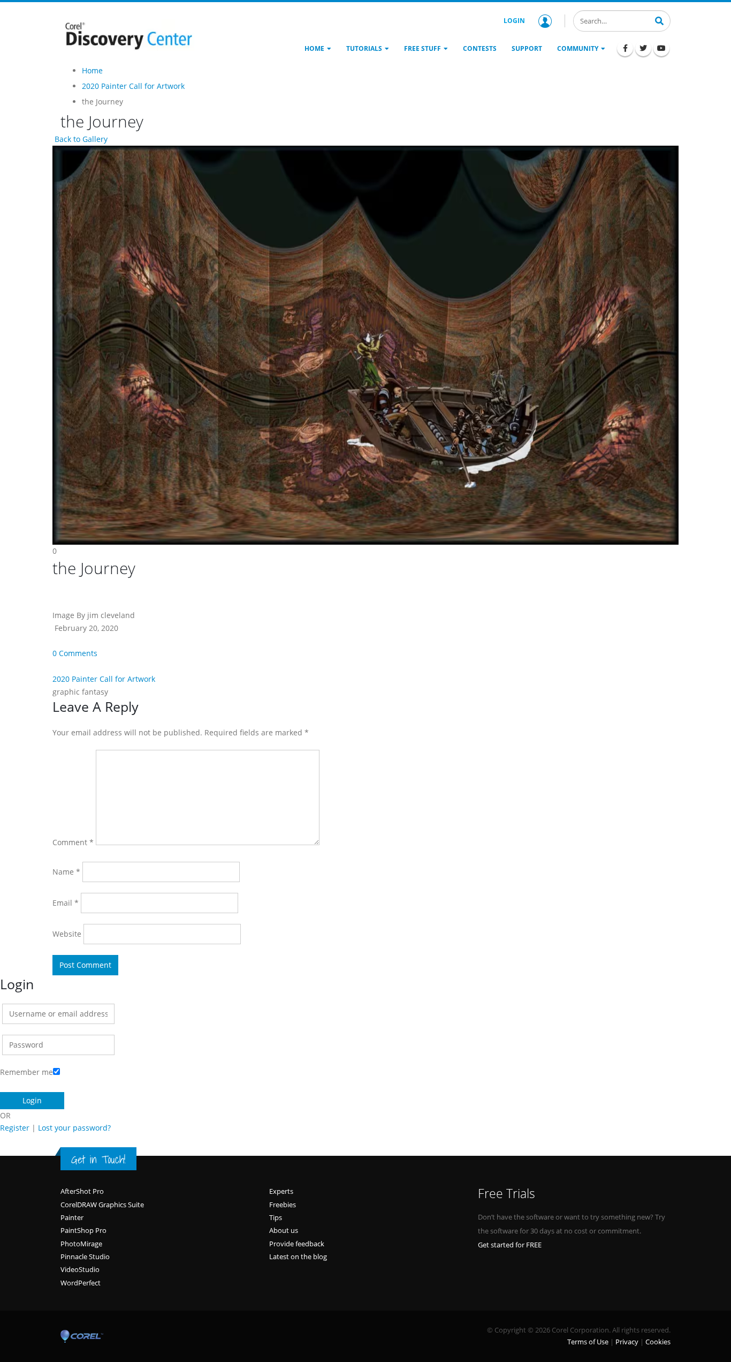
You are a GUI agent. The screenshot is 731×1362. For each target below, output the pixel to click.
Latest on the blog (298, 1256)
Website (66, 934)
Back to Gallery (80, 139)
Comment (73, 842)
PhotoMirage (81, 1243)
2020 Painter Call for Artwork (103, 679)
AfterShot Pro (82, 1191)
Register (14, 1128)
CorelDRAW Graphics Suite (102, 1204)
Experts (281, 1191)
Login (514, 20)
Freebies (282, 1204)
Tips (275, 1217)
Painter (71, 1217)
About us (283, 1230)
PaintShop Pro (83, 1230)
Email (65, 903)
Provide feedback (296, 1243)
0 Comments (74, 653)
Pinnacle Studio (85, 1256)
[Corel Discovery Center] (127, 35)
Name (66, 872)
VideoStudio (80, 1269)
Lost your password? (74, 1128)
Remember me (26, 1072)
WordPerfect (80, 1283)
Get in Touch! (98, 1159)
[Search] (659, 20)
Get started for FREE (510, 1245)
